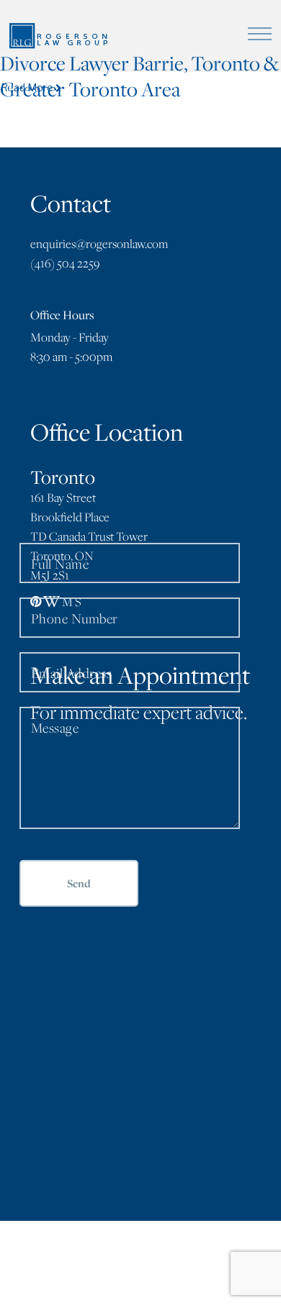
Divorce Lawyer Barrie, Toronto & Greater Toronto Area (139, 76)
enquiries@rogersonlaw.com (99, 244)
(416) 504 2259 (64, 263)
